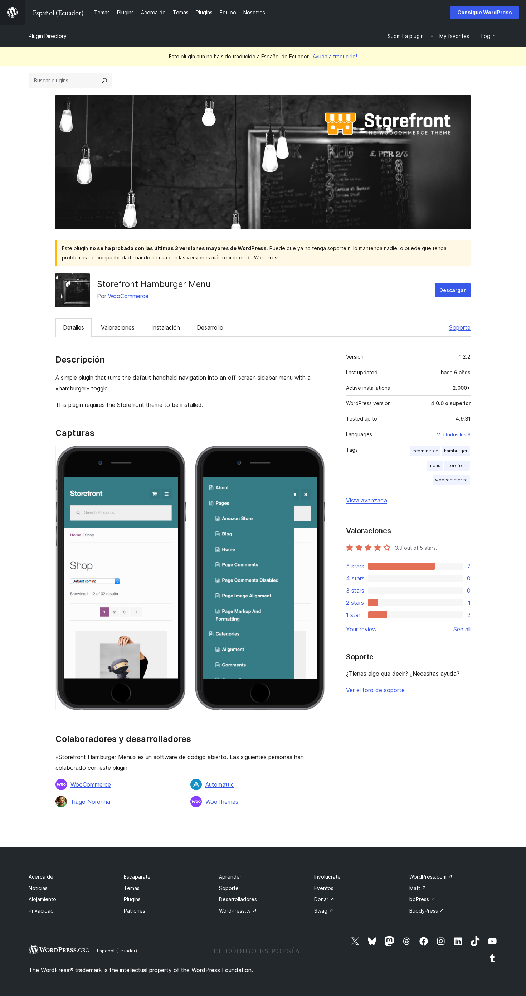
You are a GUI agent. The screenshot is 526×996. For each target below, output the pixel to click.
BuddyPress (426, 911)
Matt (417, 888)
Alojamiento (42, 899)
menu (434, 465)
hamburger (456, 450)
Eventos (323, 888)
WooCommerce (128, 296)
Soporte (460, 327)
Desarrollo (210, 327)
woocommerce (451, 479)
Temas (132, 888)
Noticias (38, 888)
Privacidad (41, 911)
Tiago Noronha (90, 801)
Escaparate (137, 877)
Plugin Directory (48, 36)
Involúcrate (327, 877)
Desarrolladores (238, 899)
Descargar (452, 290)
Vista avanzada (366, 500)
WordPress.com (431, 877)
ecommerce (425, 450)
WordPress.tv (238, 911)
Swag (323, 911)
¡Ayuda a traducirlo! (334, 56)
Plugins (132, 899)
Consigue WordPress (484, 12)
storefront (457, 465)
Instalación (165, 327)
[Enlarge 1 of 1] (315, 455)
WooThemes (221, 801)
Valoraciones (118, 327)
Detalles (73, 327)
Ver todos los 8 (454, 434)
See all (462, 629)
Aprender (230, 877)
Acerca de (41, 877)
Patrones (134, 911)
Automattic (219, 784)
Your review (361, 629)
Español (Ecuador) (117, 950)
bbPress (422, 899)
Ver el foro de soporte (375, 690)
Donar (324, 899)
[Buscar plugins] (104, 80)
